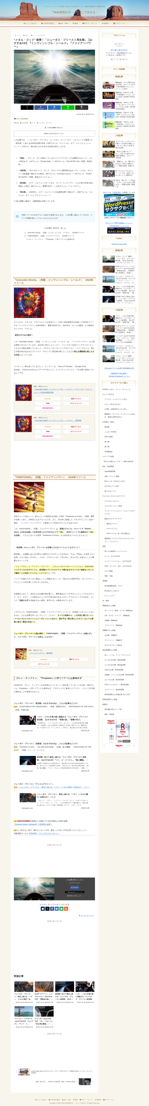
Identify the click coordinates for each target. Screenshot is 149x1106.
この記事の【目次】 (51, 228)
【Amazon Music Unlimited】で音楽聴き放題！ (33, 824)
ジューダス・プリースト (45, 123)
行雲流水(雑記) (55, 1100)
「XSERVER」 (116, 192)
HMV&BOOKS (47, 408)
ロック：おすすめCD (22, 118)
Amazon (47, 399)
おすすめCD (25, 123)
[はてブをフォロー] (57, 909)
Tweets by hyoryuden (119, 244)
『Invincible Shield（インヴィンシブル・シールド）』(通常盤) (58, 421)
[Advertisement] (54, 259)
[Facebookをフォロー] (52, 909)
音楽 (17, 123)
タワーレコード (76, 403)
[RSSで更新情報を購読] (66, 909)
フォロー (75, 887)
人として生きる (41, 1100)
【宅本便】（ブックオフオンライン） (43, 833)
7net (47, 403)
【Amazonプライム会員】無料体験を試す (119, 368)
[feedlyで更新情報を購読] (61, 909)
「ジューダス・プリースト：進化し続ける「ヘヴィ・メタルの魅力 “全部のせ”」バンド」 (54, 787)
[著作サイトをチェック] (43, 909)
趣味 (76, 1100)
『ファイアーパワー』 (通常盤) (40, 653)
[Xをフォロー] (47, 909)
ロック (33, 123)
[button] (81, 107)
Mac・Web (67, 1100)
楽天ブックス (76, 399)
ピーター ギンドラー (119, 50)
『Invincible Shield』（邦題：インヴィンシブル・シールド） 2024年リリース (55, 233)
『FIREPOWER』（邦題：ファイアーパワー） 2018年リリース (50, 236)
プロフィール (109, 1100)
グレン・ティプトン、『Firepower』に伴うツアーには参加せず (51, 239)
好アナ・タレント (87, 1100)
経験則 (98, 1100)
